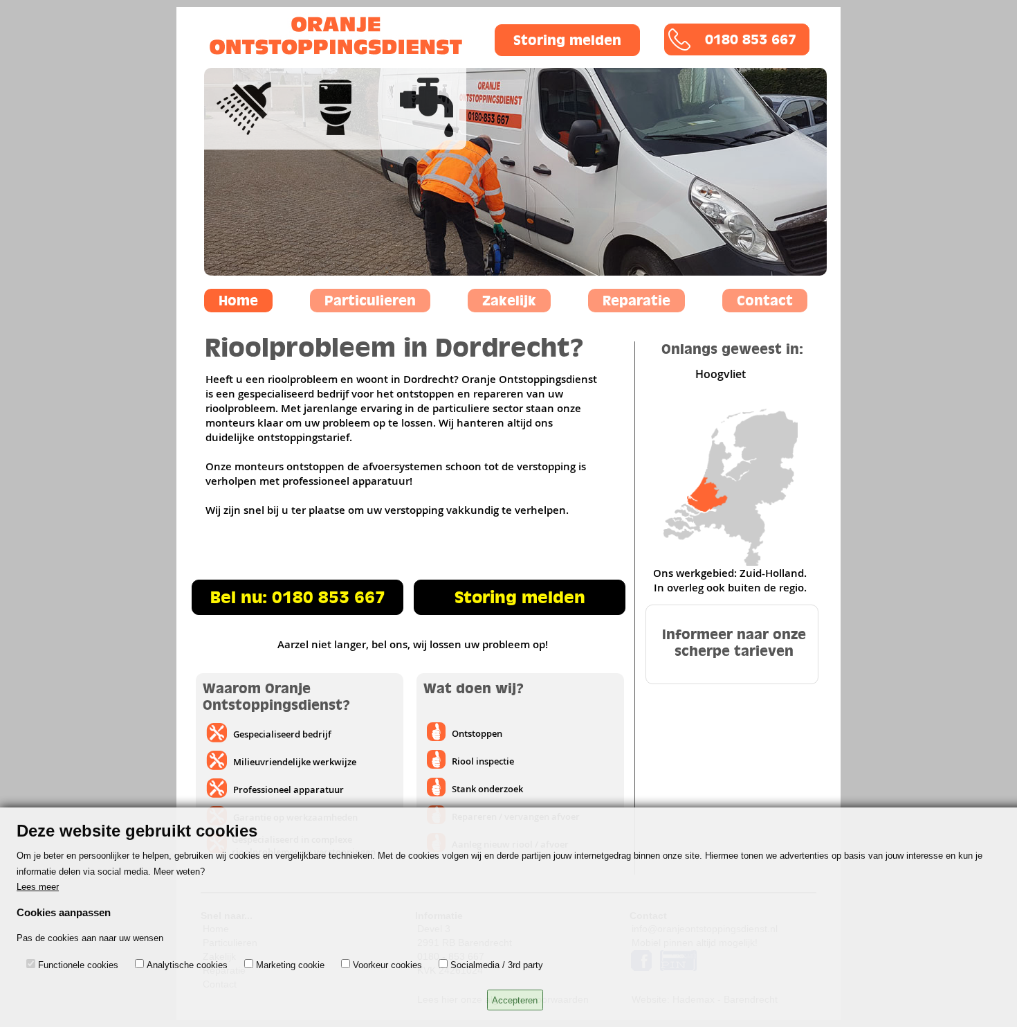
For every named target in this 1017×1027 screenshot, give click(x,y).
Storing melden (567, 40)
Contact (765, 300)
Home (238, 300)
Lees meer (38, 887)
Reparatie (636, 300)
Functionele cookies (78, 965)
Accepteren (515, 1000)
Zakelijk (509, 300)
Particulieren (370, 300)
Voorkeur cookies (387, 965)
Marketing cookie (290, 965)
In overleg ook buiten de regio (729, 587)
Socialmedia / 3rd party (496, 965)
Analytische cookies (187, 965)
